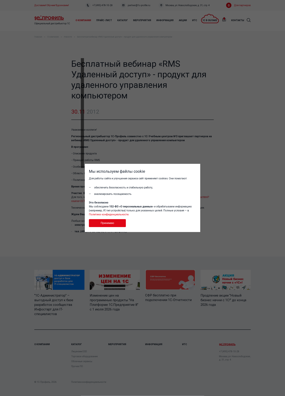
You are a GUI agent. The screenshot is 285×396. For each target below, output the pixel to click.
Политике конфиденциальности (108, 214)
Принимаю (107, 223)
